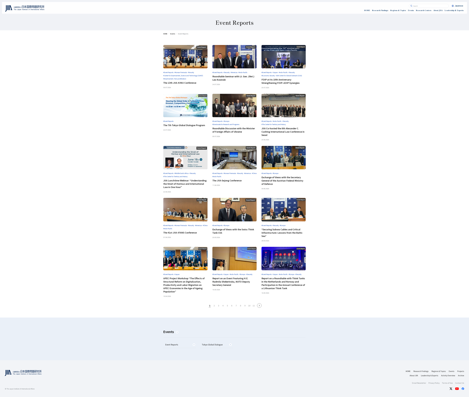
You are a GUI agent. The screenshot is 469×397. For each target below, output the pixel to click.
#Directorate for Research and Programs (225, 124)
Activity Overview (448, 375)
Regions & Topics (439, 371)
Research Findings (421, 371)
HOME (408, 371)
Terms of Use (447, 383)
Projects (460, 371)
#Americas (234, 72)
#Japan (275, 72)
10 (249, 305)
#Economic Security (268, 75)
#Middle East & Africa (181, 173)
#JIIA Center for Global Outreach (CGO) (289, 75)
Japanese (459, 6)
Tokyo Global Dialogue (212, 344)
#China (254, 173)
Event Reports (171, 344)
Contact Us (459, 383)
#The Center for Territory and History (273, 124)
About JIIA (414, 375)
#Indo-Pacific (242, 72)
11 (254, 305)
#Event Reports (168, 72)
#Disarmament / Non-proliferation (174, 79)
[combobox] (429, 6)
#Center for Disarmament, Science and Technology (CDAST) (183, 75)
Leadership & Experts (429, 375)
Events (168, 331)
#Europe (226, 121)
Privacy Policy (434, 383)
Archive (461, 375)
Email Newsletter (419, 383)
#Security (191, 72)
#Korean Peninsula (180, 72)
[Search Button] (411, 6)
